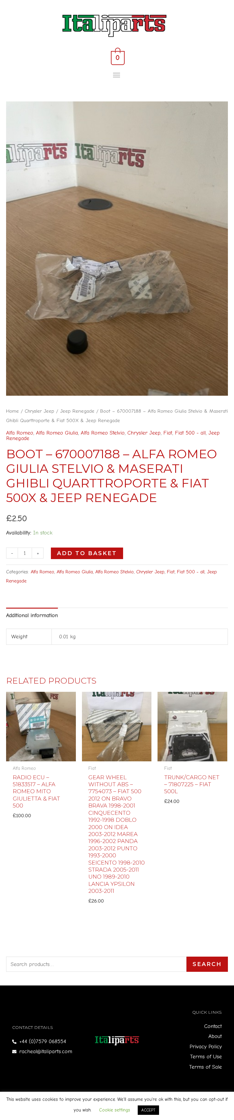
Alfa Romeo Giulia (57, 433)
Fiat (167, 433)
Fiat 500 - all (190, 433)
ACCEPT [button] (148, 1110)
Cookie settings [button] (114, 1110)
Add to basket (87, 553)
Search (207, 964)
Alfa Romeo (19, 433)
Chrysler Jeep (39, 411)
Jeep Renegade (77, 411)
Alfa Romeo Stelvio (103, 433)
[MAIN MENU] (117, 75)
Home (12, 411)
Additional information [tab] (32, 615)
